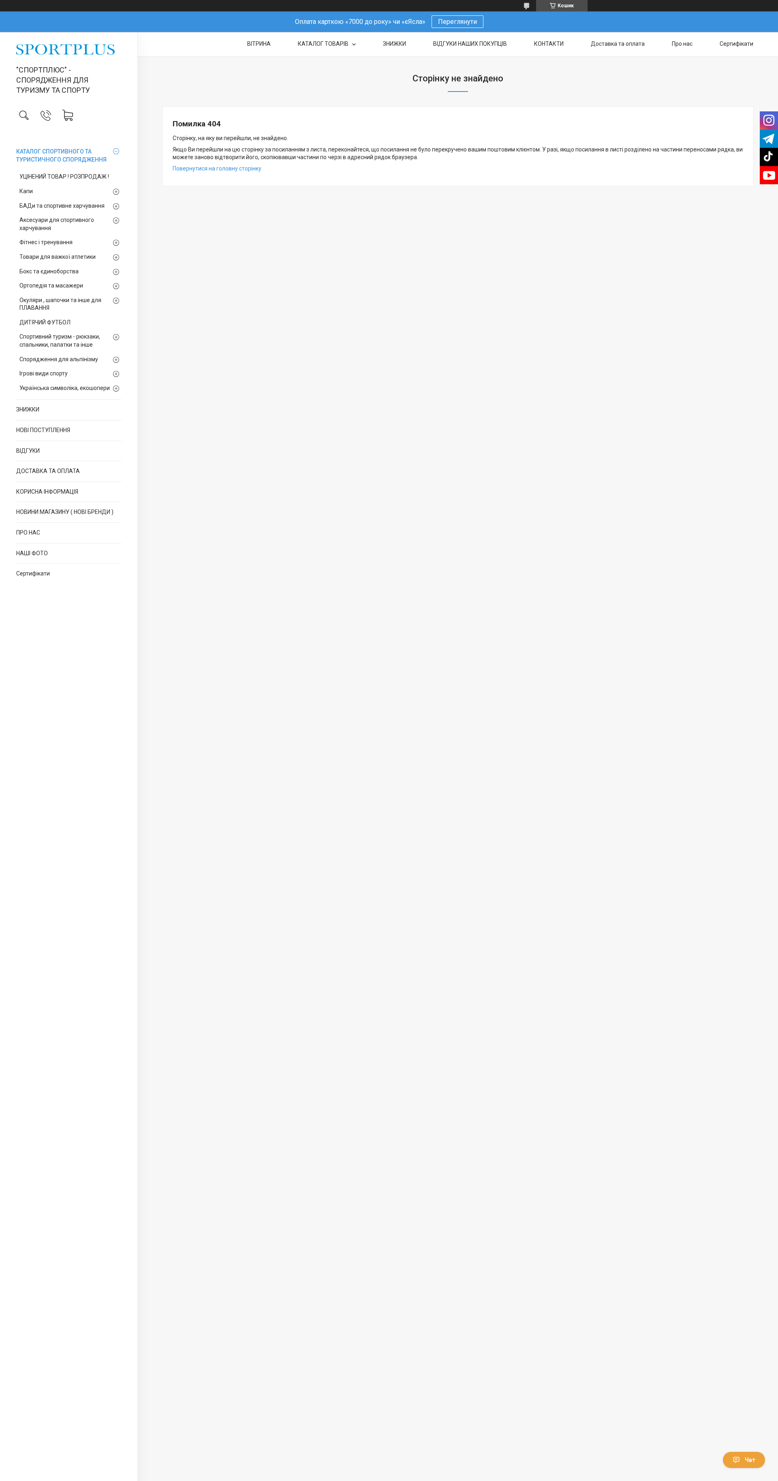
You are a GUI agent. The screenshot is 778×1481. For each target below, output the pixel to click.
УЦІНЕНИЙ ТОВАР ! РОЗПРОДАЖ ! (64, 176)
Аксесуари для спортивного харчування (56, 224)
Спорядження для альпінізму (58, 359)
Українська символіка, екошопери (64, 388)
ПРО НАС (28, 532)
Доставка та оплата (618, 43)
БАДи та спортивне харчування (62, 205)
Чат (750, 1460)
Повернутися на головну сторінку (217, 168)
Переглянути (457, 22)
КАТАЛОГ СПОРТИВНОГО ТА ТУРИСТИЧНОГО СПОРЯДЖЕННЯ (61, 155)
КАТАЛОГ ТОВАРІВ (324, 43)
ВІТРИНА (259, 43)
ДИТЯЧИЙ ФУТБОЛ (45, 322)
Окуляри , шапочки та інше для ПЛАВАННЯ (60, 304)
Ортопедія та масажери (51, 285)
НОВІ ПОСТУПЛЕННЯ (43, 430)
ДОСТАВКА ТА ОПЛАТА (48, 471)
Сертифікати (33, 573)
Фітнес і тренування (46, 242)
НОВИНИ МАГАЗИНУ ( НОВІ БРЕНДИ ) (64, 512)
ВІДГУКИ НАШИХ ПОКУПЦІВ (470, 43)
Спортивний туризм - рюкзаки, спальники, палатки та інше (59, 340)
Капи (26, 191)
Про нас (682, 43)
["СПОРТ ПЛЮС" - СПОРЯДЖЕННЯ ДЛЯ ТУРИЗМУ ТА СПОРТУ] (68, 49)
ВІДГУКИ (28, 450)
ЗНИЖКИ (27, 409)
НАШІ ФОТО (32, 553)
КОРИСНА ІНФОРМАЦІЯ (47, 491)
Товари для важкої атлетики (57, 257)
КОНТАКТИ (549, 43)
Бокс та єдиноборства (49, 271)
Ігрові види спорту (43, 373)
